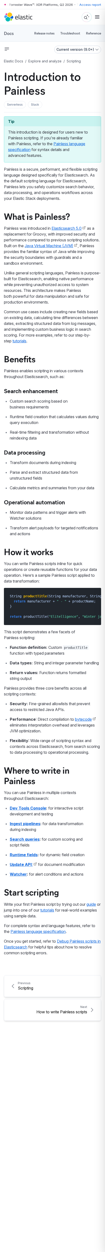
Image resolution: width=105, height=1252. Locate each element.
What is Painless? (37, 216)
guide (91, 904)
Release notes (44, 33)
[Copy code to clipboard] (94, 596)
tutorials (19, 340)
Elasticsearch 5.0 (67, 228)
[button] (15, 104)
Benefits (19, 358)
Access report (90, 5)
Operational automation (34, 502)
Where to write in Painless (36, 775)
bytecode (83, 719)
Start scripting (31, 892)
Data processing (24, 452)
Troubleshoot (70, 33)
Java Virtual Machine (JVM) (49, 245)
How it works (28, 551)
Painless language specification (38, 931)
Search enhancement (31, 391)
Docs (9, 33)
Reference (93, 33)
